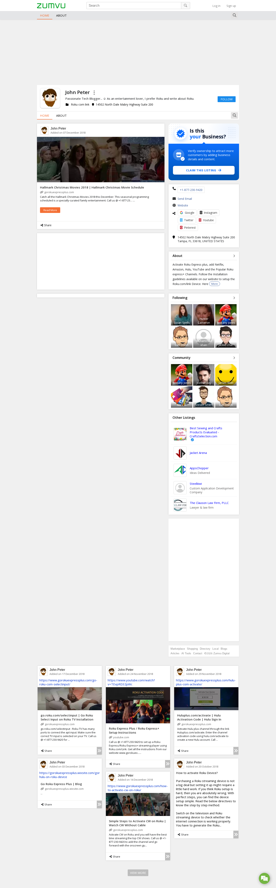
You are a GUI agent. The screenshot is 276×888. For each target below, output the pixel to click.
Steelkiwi (196, 484)
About (61, 15)
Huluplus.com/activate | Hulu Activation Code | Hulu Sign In (199, 717)
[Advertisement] (138, 51)
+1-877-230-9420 (191, 190)
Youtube (208, 220)
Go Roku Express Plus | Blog (61, 784)
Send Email (185, 199)
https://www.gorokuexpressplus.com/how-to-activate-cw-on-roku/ (138, 788)
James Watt (226, 383)
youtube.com (121, 737)
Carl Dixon (181, 345)
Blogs (224, 648)
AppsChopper (199, 468)
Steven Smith (203, 405)
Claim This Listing (201, 170)
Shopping (192, 648)
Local (215, 648)
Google (189, 213)
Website (183, 205)
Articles (175, 653)
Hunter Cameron (204, 321)
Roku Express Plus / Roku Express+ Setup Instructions (134, 730)
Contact (197, 653)
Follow (227, 99)
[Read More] (99, 751)
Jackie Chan (225, 345)
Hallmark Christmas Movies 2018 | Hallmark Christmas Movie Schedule (92, 187)
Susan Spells (182, 323)
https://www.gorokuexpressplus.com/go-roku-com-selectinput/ (68, 682)
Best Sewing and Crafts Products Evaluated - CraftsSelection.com (206, 432)
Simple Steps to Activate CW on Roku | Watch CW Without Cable (137, 823)
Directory (205, 648)
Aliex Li (181, 405)
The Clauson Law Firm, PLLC (209, 503)
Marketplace (178, 648)
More (214, 284)
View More (138, 873)
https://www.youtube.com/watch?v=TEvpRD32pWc (131, 682)
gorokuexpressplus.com (59, 192)
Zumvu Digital (221, 653)
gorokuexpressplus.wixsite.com (64, 789)
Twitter (188, 220)
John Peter (58, 128)
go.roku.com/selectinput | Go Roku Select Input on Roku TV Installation (67, 717)
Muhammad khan (204, 343)
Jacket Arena (198, 453)
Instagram (210, 213)
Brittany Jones (226, 323)
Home (44, 15)
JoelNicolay (204, 383)
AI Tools (186, 653)
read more (50, 210)
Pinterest (190, 227)
